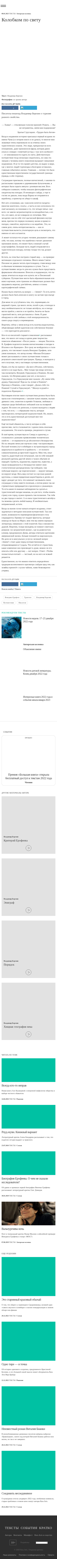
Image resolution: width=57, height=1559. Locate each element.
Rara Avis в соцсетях (43, 1535)
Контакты (18, 1535)
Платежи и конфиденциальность (32, 1555)
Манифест (28, 1535)
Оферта (51, 1555)
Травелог (28, 597)
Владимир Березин (43, 597)
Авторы (8, 1535)
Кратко (45, 1528)
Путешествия (8, 603)
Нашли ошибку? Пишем (11, 589)
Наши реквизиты (9, 1555)
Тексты (12, 1528)
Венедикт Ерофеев (12, 597)
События (29, 1528)
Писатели (22, 603)
